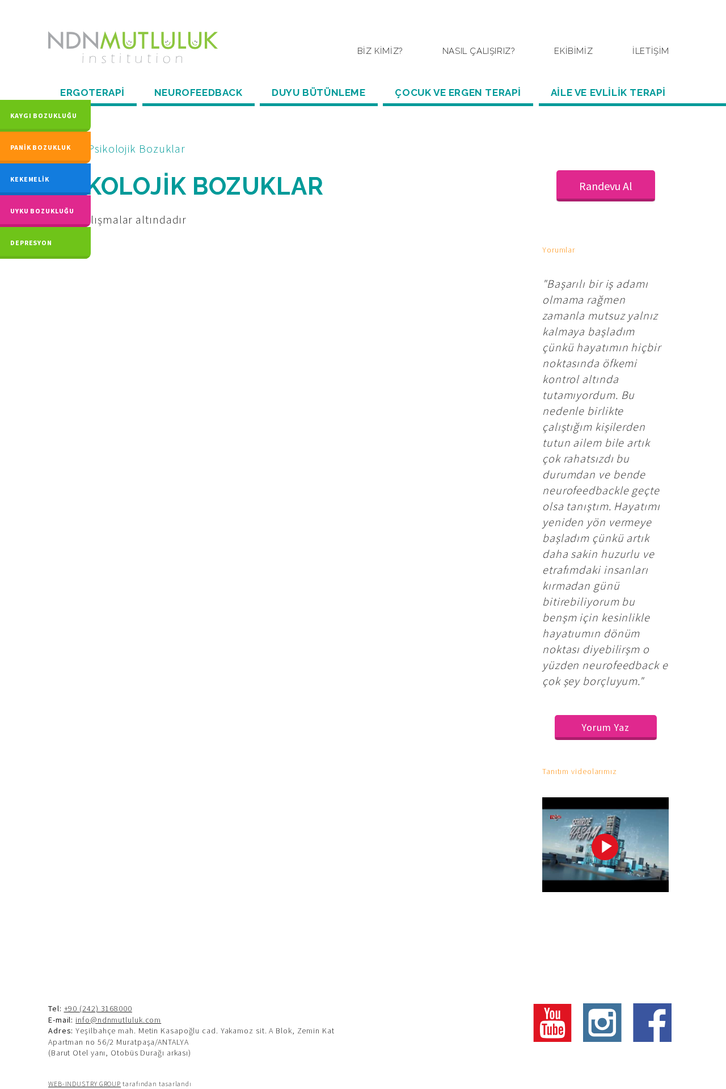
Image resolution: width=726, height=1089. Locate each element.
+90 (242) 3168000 (98, 1008)
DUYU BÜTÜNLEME (318, 92)
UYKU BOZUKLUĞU (42, 211)
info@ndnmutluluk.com (118, 1020)
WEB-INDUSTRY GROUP (84, 1083)
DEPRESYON (31, 242)
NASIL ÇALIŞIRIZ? (478, 51)
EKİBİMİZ (573, 51)
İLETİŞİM (650, 51)
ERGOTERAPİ (92, 92)
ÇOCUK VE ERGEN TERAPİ (458, 92)
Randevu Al (605, 186)
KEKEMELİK (29, 179)
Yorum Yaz (605, 727)
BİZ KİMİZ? (380, 51)
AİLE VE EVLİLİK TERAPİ (608, 92)
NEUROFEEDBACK (198, 92)
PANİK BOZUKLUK (40, 147)
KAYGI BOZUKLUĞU (43, 115)
